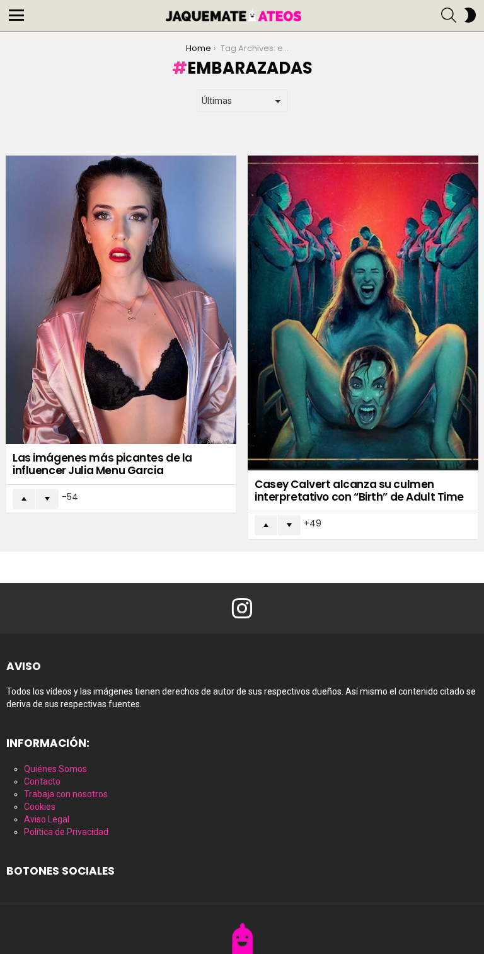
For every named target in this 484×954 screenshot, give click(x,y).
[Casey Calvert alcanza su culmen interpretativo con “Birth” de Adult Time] (363, 313)
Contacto (42, 781)
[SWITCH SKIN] (470, 15)
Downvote (47, 499)
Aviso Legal (46, 819)
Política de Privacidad (66, 832)
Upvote (24, 499)
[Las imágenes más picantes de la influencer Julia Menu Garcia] (121, 300)
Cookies (39, 807)
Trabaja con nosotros (66, 794)
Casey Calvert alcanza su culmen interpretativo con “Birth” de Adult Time (359, 490)
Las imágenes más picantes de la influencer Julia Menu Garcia (102, 464)
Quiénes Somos (55, 769)
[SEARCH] (448, 15)
